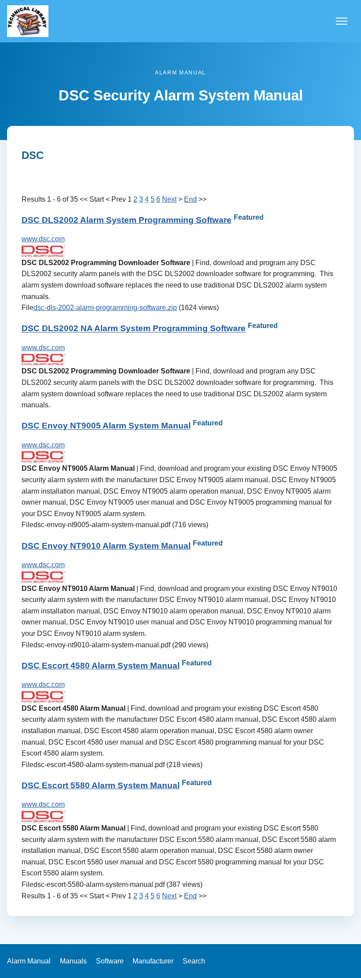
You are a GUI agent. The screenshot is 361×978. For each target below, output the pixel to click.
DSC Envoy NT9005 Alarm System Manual (106, 426)
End (190, 199)
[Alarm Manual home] (27, 21)
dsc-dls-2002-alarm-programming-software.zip (105, 307)
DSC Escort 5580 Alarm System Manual (101, 785)
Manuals (73, 961)
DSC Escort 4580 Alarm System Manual (101, 665)
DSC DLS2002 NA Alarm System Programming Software (134, 328)
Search (194, 961)
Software (110, 961)
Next (169, 199)
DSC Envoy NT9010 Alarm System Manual (106, 545)
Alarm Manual (29, 961)
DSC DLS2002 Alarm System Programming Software (127, 220)
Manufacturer (153, 961)
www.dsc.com (43, 239)
